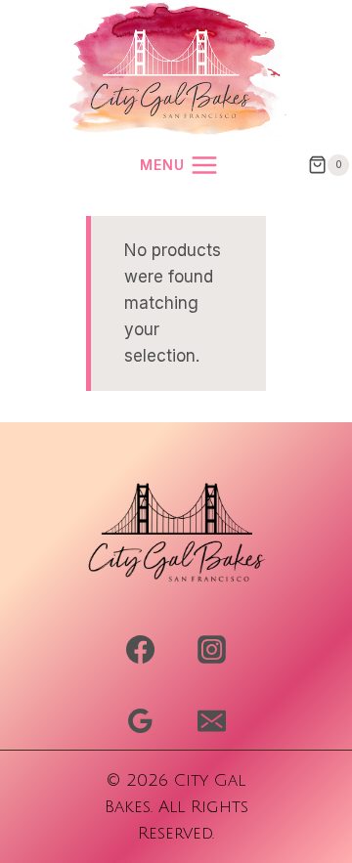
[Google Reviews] (139, 720)
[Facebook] (139, 650)
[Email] (211, 720)
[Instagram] (211, 650)
